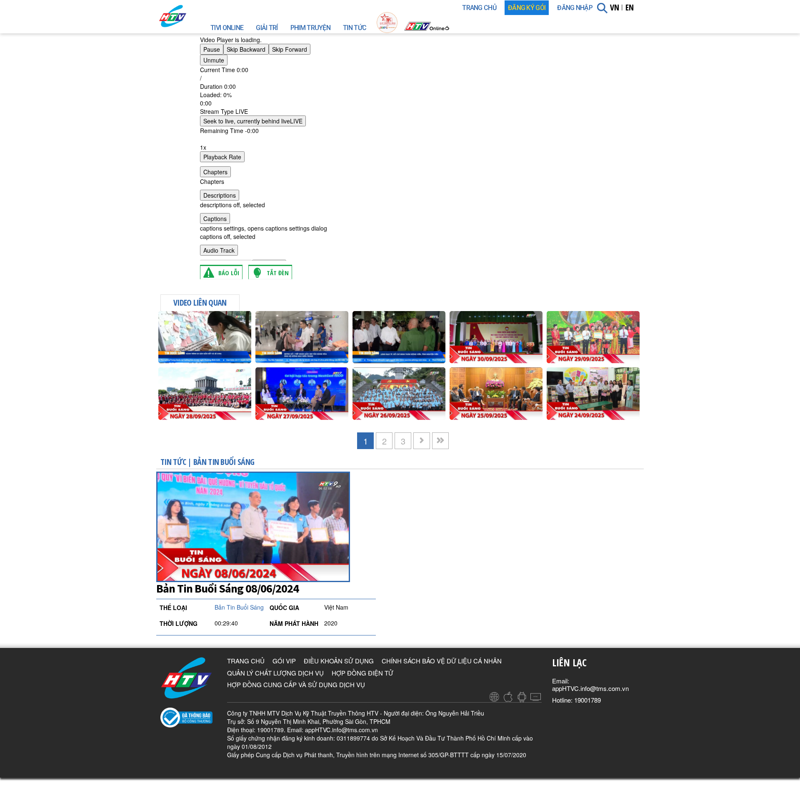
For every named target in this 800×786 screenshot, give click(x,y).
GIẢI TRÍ (267, 28)
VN (614, 7)
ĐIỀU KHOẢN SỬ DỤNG (339, 660)
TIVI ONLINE (226, 28)
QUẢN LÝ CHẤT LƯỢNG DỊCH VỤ (275, 672)
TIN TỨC (354, 28)
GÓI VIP (284, 660)
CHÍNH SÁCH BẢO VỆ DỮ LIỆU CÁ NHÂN (442, 660)
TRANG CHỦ (479, 8)
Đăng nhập (574, 8)
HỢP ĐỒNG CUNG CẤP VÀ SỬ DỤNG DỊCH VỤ (296, 684)
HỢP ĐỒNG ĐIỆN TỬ (362, 672)
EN (629, 7)
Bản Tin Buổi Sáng (223, 461)
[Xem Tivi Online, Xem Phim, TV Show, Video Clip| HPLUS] (187, 16)
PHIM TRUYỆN (310, 28)
